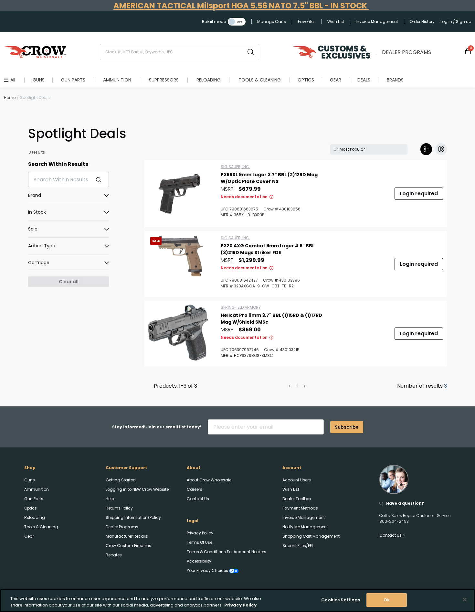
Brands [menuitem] (395, 80)
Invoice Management (377, 21)
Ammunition (36, 489)
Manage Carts (271, 21)
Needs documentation (244, 196)
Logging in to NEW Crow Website (137, 489)
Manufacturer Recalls (127, 536)
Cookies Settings (340, 600)
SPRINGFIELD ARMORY (241, 307)
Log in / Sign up (455, 21)
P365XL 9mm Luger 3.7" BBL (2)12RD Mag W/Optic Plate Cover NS (269, 178)
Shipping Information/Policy (133, 517)
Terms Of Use (199, 542)
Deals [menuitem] (363, 80)
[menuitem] (38, 80)
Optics (30, 508)
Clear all (69, 281)
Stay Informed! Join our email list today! (156, 427)
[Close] (465, 599)
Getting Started (121, 480)
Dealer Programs (406, 52)
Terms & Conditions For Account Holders (226, 551)
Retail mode (214, 21)
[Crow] (35, 52)
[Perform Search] (251, 52)
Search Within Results (58, 164)
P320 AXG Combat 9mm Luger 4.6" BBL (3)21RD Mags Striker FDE (267, 249)
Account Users (296, 480)
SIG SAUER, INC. (235, 166)
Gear (29, 536)
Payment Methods (300, 508)
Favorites (307, 21)
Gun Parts (33, 498)
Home (10, 97)
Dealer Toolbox (296, 498)
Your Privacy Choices (208, 570)
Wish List (335, 21)
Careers (194, 489)
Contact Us (198, 498)
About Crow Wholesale (209, 480)
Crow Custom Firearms (128, 545)
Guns (29, 480)
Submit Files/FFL (297, 545)
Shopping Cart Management (311, 536)
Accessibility (199, 561)
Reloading (34, 517)
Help (110, 498)
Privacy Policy (200, 533)
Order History (422, 21)
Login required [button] (419, 193)
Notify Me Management (305, 527)
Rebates (114, 555)
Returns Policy (119, 508)
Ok (387, 600)
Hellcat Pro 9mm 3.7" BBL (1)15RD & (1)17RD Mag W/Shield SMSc (271, 318)
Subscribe (347, 427)
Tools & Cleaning (41, 527)
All (12, 80)
